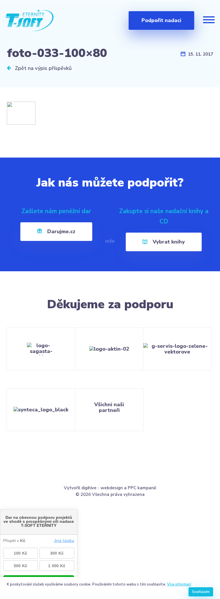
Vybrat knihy (168, 241)
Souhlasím (201, 591)
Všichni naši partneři (109, 407)
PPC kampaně (142, 488)
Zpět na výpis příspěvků (42, 68)
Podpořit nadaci (161, 20)
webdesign (112, 488)
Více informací (179, 584)
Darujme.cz (60, 231)
